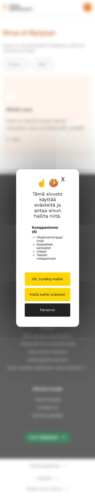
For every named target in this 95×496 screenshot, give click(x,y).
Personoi (47, 310)
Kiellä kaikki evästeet (47, 294)
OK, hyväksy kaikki (47, 279)
